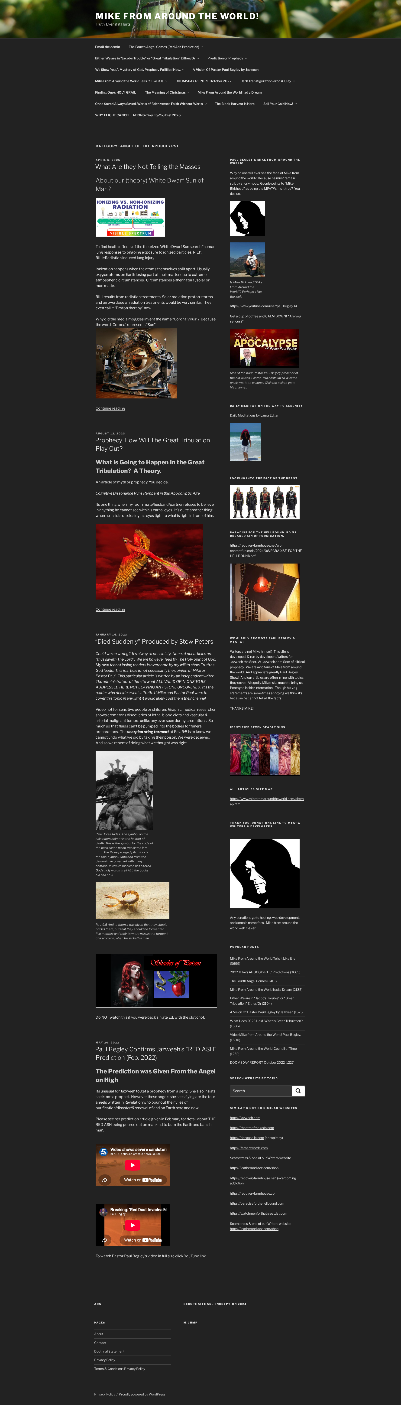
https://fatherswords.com (249, 1148)
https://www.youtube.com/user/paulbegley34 (263, 306)
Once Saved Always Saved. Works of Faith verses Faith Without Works (149, 104)
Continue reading (110, 408)
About (98, 1334)
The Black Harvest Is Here (235, 104)
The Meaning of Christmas (165, 92)
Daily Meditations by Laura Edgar (254, 415)
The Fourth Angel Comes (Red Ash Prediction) (164, 47)
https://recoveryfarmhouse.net (253, 1178)
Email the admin (107, 47)
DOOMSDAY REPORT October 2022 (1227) (262, 1062)
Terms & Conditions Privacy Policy (119, 1369)
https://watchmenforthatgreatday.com (258, 1213)
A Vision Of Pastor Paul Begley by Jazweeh (226, 70)
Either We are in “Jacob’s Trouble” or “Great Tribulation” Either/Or (145, 58)
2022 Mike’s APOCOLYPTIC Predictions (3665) (265, 972)
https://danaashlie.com (247, 1138)
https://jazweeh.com (245, 1118)
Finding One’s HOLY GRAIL (115, 92)
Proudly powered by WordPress (142, 1394)
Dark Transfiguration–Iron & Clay (265, 81)
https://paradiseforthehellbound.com (257, 1203)
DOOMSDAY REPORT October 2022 (203, 81)
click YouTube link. (191, 1256)
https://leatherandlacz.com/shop (254, 1229)
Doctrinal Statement (109, 1351)
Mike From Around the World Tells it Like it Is (129, 81)
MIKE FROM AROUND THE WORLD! (177, 16)
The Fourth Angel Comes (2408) (254, 981)
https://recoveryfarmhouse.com (254, 1193)
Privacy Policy (104, 1360)
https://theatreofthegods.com (252, 1128)
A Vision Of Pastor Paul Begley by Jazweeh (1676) (267, 1012)
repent (119, 743)
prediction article (135, 1119)
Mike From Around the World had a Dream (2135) (266, 989)
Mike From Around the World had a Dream (230, 92)
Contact (100, 1343)
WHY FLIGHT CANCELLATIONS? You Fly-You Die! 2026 (138, 115)
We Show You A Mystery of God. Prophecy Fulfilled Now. (138, 70)
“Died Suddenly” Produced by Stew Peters (154, 641)
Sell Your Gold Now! (278, 104)
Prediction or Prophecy (225, 58)
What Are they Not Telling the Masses (147, 166)
